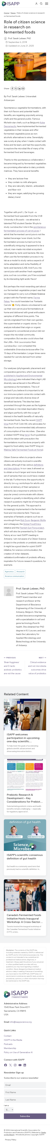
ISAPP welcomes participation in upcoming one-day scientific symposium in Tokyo (23, 738)
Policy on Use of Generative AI (18, 1052)
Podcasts (8, 1044)
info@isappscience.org (20, 1022)
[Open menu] (47, 3)
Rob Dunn (25, 520)
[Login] (36, 3)
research (21, 571)
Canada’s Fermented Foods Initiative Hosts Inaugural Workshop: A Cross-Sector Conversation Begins (24, 918)
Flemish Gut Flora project (32, 527)
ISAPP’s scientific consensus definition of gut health (25, 856)
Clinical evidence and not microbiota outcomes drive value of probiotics (37, 666)
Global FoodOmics (32, 524)
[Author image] (5, 38)
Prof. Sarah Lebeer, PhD (19, 38)
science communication (14, 576)
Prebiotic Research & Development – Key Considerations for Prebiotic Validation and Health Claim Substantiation (24, 798)
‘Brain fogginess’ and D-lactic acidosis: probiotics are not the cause (13, 666)
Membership (10, 1048)
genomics (9, 571)
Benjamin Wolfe (38, 520)
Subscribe (25, 1116)
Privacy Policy (10, 1140)
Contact (7, 1036)
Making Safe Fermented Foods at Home (23, 449)
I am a (6, 1105)
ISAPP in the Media (13, 1040)
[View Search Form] (41, 3)
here (27, 435)
